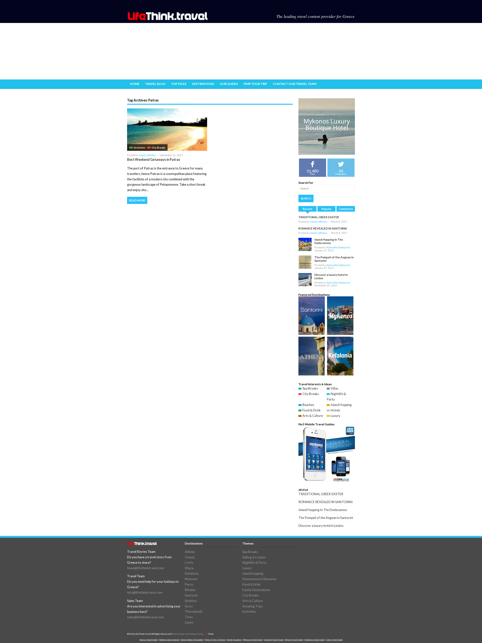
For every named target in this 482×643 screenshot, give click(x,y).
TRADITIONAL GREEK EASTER (318, 217)
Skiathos (191, 601)
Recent (307, 209)
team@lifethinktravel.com (145, 568)
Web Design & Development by (193, 633)
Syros (189, 606)
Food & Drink (311, 410)
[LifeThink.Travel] (168, 19)
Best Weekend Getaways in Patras (153, 159)
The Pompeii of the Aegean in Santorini (325, 518)
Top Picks (178, 83)
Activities (139, 147)
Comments (346, 209)
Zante (189, 622)
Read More (137, 200)
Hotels (335, 410)
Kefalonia (191, 573)
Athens (190, 552)
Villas (334, 388)
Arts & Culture (312, 416)
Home (134, 83)
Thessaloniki (194, 611)
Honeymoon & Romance (259, 579)
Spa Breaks (310, 388)
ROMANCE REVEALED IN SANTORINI (322, 228)
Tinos (189, 617)
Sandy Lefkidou (147, 155)
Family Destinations (256, 590)
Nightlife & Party (254, 562)
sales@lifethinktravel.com (145, 617)
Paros (189, 584)
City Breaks (158, 147)
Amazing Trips (252, 606)
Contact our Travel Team (294, 83)
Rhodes (190, 590)
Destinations (203, 83)
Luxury (335, 416)
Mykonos (191, 579)
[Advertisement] (241, 51)
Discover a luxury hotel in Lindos (320, 526)
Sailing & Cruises (254, 557)
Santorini (191, 595)
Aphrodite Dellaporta (338, 247)
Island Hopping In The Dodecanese (328, 241)
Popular (326, 209)
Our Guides (229, 83)
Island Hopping (341, 405)
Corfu (189, 562)
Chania (189, 557)
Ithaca (189, 568)
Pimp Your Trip (255, 83)
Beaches (308, 405)
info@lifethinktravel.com (144, 592)
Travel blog (155, 83)
